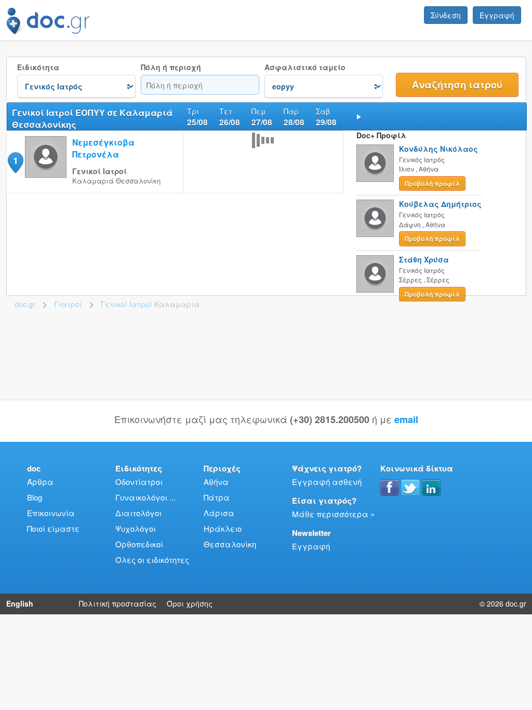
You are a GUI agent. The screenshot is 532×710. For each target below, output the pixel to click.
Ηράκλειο (223, 528)
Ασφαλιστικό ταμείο (304, 67)
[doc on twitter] (410, 487)
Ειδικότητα (38, 67)
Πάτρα (217, 497)
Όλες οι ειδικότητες (152, 559)
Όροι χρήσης (189, 603)
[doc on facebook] (389, 487)
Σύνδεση (446, 15)
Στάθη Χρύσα (424, 259)
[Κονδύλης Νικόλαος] (375, 163)
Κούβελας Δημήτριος (440, 204)
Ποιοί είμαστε (53, 528)
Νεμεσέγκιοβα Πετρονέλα (103, 148)
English (19, 603)
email (406, 419)
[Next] (359, 116)
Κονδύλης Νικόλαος (438, 148)
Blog (34, 497)
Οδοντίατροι (139, 481)
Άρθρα (40, 481)
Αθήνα (216, 481)
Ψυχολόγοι (135, 528)
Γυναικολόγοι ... (145, 497)
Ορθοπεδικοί (139, 543)
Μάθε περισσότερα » (333, 513)
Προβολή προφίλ (432, 183)
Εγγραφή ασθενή (327, 481)
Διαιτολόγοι (138, 512)
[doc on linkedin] (431, 487)
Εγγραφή (497, 15)
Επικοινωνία (51, 512)
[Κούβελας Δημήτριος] (375, 218)
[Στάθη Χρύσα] (375, 274)
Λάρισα (219, 512)
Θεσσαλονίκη (230, 543)
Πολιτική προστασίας (117, 603)
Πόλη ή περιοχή (171, 67)
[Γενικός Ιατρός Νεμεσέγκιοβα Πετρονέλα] (45, 174)
